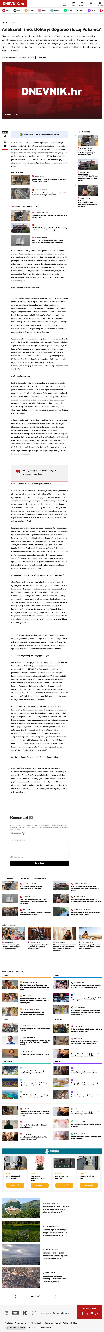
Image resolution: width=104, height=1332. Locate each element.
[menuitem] (91, 3)
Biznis (81, 10)
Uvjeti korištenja (35, 1323)
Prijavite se (39, 863)
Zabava (93, 10)
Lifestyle (44, 10)
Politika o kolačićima (70, 1323)
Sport (18, 10)
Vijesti (7, 10)
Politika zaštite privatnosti (52, 1323)
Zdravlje (70, 10)
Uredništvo (9, 1323)
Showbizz (30, 10)
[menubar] (91, 4)
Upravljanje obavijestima (17, 1328)
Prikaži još (35, 1296)
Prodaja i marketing (21, 1323)
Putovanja (57, 10)
